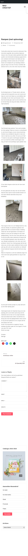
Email (3, 400)
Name (3, 394)
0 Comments (12, 45)
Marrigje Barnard (7, 43)
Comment (4, 380)
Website (3, 407)
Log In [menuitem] (2, 1)
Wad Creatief (6, 7)
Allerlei (4, 45)
